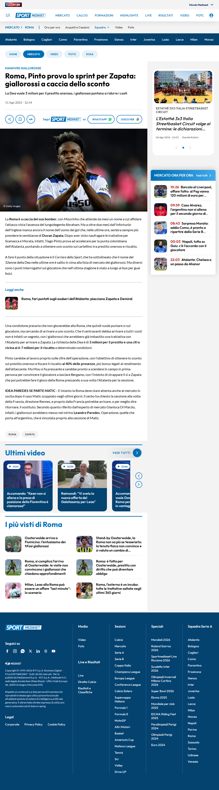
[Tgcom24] (13, 5)
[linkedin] (38, 651)
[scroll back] (138, 475)
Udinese (193, 755)
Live (80, 675)
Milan (191, 710)
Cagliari (193, 653)
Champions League (127, 672)
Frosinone (194, 672)
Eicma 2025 (159, 697)
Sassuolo (193, 742)
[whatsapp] (23, 651)
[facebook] (7, 651)
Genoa (192, 678)
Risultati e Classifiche (85, 690)
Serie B (119, 659)
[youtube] (53, 651)
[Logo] (31, 15)
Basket (119, 733)
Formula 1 (121, 708)
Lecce (191, 704)
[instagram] (15, 651)
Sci (116, 759)
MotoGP (120, 720)
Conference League (128, 685)
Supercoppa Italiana (123, 699)
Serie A (119, 653)
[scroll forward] (138, 484)
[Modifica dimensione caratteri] (31, 119)
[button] (13, 54)
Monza (192, 717)
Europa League (125, 678)
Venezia (193, 762)
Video (82, 640)
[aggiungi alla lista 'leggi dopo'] (20, 119)
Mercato (120, 646)
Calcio (119, 640)
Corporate (12, 724)
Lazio (191, 697)
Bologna (193, 646)
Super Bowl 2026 (162, 691)
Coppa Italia (123, 665)
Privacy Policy (33, 724)
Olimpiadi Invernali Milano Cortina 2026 (163, 681)
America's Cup (124, 740)
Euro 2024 (158, 745)
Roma (192, 736)
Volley (119, 765)
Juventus (193, 691)
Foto (81, 646)
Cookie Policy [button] (56, 724)
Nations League (125, 746)
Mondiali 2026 (160, 640)
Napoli (192, 723)
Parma (192, 729)
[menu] (7, 15)
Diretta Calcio (87, 682)
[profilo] (211, 15)
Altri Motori (122, 727)
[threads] (46, 651)
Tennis (119, 753)
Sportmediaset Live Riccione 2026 (164, 658)
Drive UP (120, 772)
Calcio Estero (123, 691)
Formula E (121, 714)
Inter (191, 685)
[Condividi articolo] (9, 119)
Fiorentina (194, 665)
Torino (192, 749)
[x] (30, 651)
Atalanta (193, 640)
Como (192, 659)
